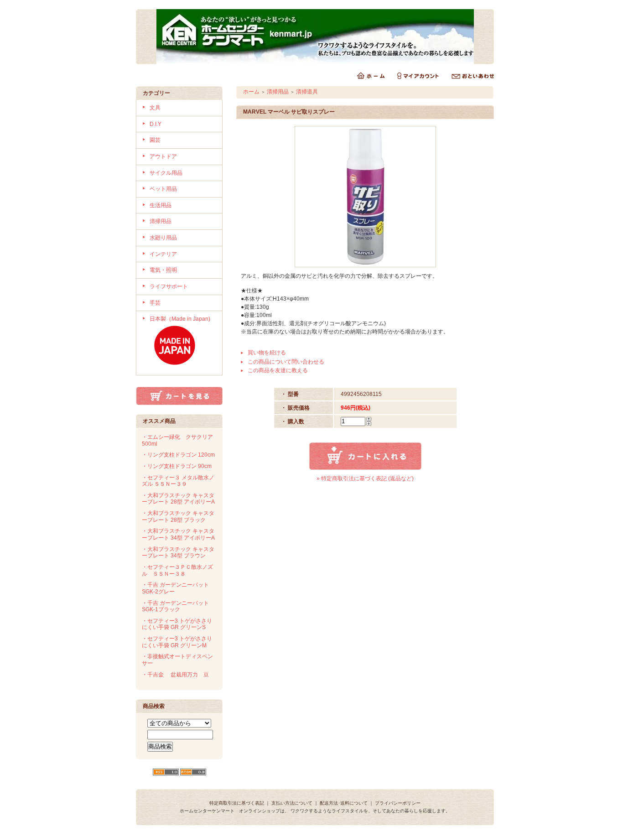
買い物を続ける (267, 352)
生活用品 (160, 205)
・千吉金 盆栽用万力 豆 (175, 674)
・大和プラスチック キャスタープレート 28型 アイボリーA (178, 498)
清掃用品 (160, 221)
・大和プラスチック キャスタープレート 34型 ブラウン (178, 552)
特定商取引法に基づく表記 (236, 803)
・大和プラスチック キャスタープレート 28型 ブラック (178, 516)
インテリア (163, 254)
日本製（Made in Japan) (180, 319)
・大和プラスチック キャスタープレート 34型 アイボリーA (178, 534)
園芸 (155, 140)
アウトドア (163, 156)
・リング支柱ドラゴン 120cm (178, 455)
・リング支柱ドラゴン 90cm (177, 466)
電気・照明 (163, 270)
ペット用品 (163, 189)
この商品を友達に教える (278, 370)
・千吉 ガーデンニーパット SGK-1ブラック (175, 606)
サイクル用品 (166, 173)
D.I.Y (155, 124)
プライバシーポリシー (398, 803)
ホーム (251, 91)
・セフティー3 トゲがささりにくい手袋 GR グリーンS (177, 624)
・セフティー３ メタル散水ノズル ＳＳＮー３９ (178, 481)
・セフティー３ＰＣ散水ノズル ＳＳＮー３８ (177, 570)
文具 (155, 107)
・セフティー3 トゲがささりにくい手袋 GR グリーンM (177, 642)
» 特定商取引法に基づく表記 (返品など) (365, 478)
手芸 (155, 303)
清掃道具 (307, 91)
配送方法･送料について (344, 803)
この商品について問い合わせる (286, 362)
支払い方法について (291, 803)
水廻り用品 (163, 237)
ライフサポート (169, 286)
